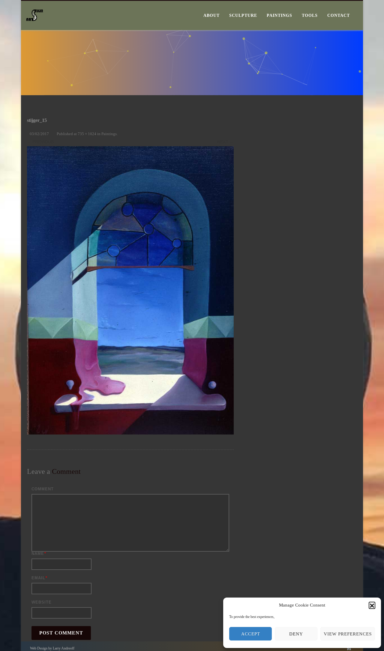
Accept (250, 633)
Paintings (279, 15)
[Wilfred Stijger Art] (35, 28)
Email (38, 578)
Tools (310, 15)
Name (38, 554)
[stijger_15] (130, 290)
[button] (372, 605)
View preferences (348, 633)
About (211, 15)
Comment (43, 489)
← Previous (40, 141)
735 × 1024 (87, 134)
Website (42, 602)
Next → (225, 141)
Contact (338, 15)
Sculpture (243, 15)
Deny (296, 633)
